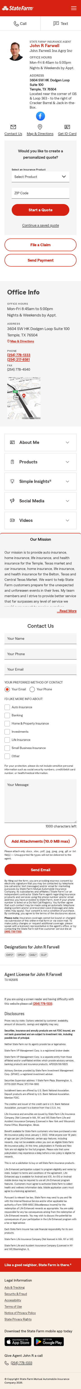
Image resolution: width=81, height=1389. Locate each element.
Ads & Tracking (14, 1287)
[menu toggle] (73, 8)
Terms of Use (13, 1306)
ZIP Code (21, 193)
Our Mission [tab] (40, 539)
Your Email (15, 669)
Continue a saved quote (40, 225)
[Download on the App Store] (18, 1341)
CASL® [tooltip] (32, 955)
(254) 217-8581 (18, 359)
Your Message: (18, 785)
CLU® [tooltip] (44, 955)
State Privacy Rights (18, 1319)
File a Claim (40, 245)
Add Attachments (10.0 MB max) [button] (40, 841)
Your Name (15, 638)
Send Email (40, 870)
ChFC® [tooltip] (9, 955)
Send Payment (41, 260)
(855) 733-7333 (12, 931)
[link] (20, 8)
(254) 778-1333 (18, 355)
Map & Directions (22, 341)
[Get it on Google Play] (49, 1341)
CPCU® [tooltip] (21, 955)
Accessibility (12, 1300)
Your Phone (16, 654)
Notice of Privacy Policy (20, 1313)
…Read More (66, 611)
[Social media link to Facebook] (40, 116)
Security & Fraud (15, 1294)
